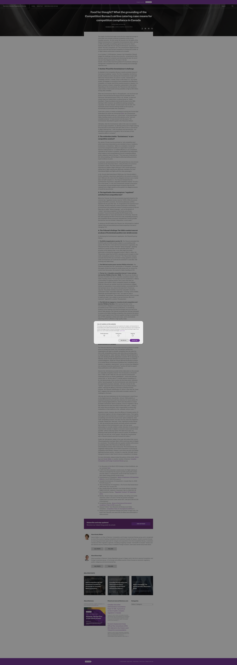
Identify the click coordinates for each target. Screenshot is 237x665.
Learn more (122, 330)
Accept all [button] (134, 340)
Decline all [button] (123, 340)
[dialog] (118, 332)
